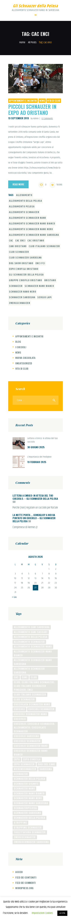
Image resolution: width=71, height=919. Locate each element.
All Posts (32, 42)
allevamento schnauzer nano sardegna (34, 235)
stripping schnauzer (28, 827)
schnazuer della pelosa (29, 818)
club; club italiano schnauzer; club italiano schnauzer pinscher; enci (34, 685)
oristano (50, 280)
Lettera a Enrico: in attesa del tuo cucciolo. (42, 440)
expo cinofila (32, 759)
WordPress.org (24, 888)
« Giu (14, 597)
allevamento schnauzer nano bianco (32, 224)
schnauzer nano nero (22, 292)
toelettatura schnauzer (30, 832)
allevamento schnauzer (24, 212)
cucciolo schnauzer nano (31, 746)
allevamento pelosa (22, 207)
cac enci (20, 241)
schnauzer (15, 286)
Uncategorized (23, 363)
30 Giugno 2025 (35, 447)
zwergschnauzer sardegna (31, 842)
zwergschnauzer (19, 303)
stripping (20, 822)
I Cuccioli (20, 347)
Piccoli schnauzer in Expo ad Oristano (32, 109)
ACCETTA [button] (62, 913)
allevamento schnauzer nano (27, 218)
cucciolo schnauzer (27, 741)
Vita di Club (53, 100)
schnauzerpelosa (25, 808)
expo (17, 759)
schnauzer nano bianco (39, 286)
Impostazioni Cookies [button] (42, 913)
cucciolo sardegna (26, 736)
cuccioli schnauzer (41, 709)
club (34, 677)
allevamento (24, 195)
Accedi (19, 872)
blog (18, 341)
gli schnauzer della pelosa (26, 275)
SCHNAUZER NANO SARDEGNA (31, 803)
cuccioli (19, 709)
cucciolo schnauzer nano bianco (31, 752)
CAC (11, 241)
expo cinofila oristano (23, 269)
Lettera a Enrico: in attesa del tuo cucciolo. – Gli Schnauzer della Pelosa (35, 496)
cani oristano (18, 246)
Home (22, 42)
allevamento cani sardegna (32, 627)
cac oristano (35, 241)
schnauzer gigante (26, 783)
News (42, 100)
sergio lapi (44, 297)
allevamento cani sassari (31, 632)
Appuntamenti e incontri (23, 100)
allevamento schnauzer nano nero (31, 229)
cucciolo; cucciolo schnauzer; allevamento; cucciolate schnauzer (34, 727)
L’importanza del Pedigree (39, 457)
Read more (18, 184)
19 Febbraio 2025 (36, 462)
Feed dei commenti (25, 883)
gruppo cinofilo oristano (25, 280)
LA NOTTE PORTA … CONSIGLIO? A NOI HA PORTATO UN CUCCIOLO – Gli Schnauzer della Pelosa (34, 518)
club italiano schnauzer (44, 246)
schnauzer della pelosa (29, 779)
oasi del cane (46, 764)
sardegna (46, 769)
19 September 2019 (18, 118)
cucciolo (20, 719)
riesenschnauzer (25, 769)
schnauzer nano (24, 788)
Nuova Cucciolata (25, 358)
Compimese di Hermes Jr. (25, 527)
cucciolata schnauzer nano (32, 704)
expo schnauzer (24, 764)
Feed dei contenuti (25, 877)
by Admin (35, 119)
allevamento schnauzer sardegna (29, 670)
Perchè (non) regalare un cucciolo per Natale (35, 508)
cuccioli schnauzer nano (30, 714)
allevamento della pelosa (25, 201)
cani (24, 677)
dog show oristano (21, 263)
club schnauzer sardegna (25, 258)
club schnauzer (19, 252)
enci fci (40, 263)
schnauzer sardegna (22, 297)
